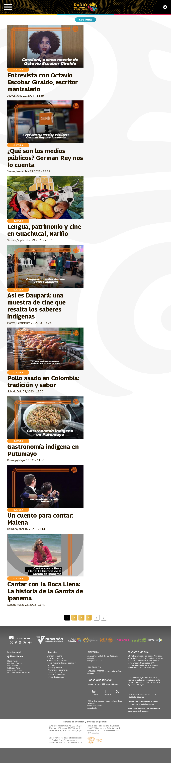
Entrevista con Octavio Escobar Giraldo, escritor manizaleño (42, 82)
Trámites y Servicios (54, 668)
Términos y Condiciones (56, 675)
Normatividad (12, 666)
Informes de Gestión (14, 670)
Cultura (18, 69)
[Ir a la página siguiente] (97, 618)
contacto (23, 638)
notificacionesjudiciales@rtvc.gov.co (141, 704)
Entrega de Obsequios (55, 677)
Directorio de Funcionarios (57, 670)
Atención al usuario (54, 656)
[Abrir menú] (8, 7)
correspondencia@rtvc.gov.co (138, 665)
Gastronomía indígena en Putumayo (43, 450)
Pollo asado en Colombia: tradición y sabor (43, 381)
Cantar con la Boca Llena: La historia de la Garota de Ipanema (45, 591)
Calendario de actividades (57, 661)
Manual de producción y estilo (18, 673)
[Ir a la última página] (104, 618)
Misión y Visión (13, 661)
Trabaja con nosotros (55, 658)
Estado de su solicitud (55, 672)
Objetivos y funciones (15, 663)
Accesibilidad (93, 708)
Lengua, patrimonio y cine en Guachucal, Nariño (44, 230)
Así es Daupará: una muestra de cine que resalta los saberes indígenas (36, 306)
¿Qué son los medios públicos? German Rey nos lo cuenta (45, 157)
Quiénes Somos (15, 656)
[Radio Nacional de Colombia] (85, 7)
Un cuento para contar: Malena (40, 519)
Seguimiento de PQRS (136, 685)
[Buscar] (165, 7)
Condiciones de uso (95, 706)
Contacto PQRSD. (149, 668)
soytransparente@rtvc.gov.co (138, 711)
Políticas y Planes (13, 668)
